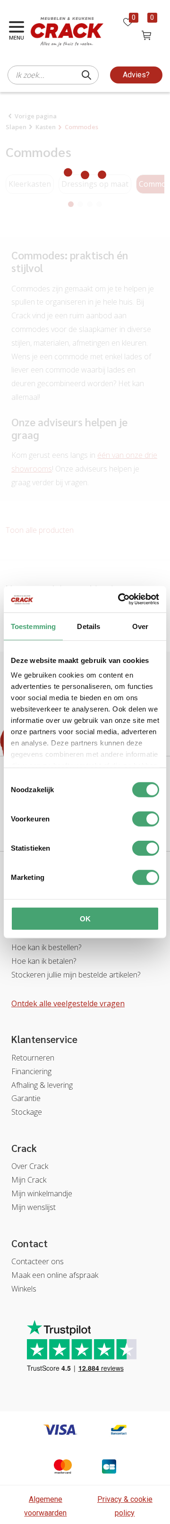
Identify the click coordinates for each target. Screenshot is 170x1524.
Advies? (136, 74)
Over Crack (29, 1166)
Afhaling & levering (42, 1085)
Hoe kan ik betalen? (43, 961)
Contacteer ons (37, 1261)
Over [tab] (140, 626)
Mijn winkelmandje (41, 1193)
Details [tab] (88, 626)
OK (85, 918)
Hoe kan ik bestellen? (46, 947)
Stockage (26, 1112)
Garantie (26, 1098)
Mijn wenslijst (33, 1207)
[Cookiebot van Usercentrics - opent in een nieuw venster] (120, 599)
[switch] (145, 818)
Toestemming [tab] (33, 626)
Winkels (23, 1289)
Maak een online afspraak (54, 1275)
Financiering (31, 1071)
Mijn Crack (28, 1180)
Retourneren (32, 1057)
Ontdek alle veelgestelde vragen (68, 1003)
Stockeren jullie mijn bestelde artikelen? (75, 974)
